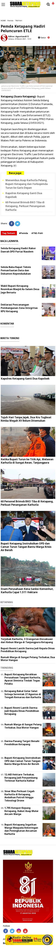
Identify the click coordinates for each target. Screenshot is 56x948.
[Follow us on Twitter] (12, 931)
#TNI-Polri (37, 233)
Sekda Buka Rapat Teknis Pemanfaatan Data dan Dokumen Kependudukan (16, 270)
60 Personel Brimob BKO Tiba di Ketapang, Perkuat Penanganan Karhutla (25, 206)
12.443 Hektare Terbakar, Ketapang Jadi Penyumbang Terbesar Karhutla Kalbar (20, 777)
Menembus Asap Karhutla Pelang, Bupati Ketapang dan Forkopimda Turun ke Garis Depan (26, 183)
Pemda (10, 20)
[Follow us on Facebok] (5, 931)
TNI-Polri (18, 20)
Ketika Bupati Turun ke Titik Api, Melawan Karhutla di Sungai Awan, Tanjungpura (27, 461)
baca (43, 37)
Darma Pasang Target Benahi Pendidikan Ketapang (21, 742)
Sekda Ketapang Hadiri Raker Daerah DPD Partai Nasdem (18, 250)
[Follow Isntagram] (18, 931)
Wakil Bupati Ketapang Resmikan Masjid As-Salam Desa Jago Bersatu (20, 289)
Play (47, 939)
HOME (3, 20)
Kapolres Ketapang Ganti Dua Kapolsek (25, 378)
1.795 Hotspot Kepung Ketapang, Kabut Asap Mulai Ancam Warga (21, 811)
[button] (53, 2)
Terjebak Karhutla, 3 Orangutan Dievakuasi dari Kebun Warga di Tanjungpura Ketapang (27, 640)
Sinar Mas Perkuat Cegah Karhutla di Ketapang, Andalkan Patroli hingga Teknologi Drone (19, 796)
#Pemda (23, 233)
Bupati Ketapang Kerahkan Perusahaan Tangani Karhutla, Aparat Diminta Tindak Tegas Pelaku (22, 679)
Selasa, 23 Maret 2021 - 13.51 (19, 39)
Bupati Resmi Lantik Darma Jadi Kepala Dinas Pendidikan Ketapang (28, 650)
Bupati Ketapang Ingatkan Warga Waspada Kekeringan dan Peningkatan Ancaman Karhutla (21, 829)
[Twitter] (17, 223)
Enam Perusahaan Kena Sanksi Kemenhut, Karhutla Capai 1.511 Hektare (27, 590)
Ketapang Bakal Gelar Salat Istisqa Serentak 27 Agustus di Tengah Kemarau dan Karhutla (22, 694)
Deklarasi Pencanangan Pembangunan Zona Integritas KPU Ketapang (19, 308)
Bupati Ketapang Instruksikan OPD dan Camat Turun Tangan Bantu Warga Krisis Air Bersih (26, 547)
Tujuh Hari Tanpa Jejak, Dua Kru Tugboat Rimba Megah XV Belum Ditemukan (26, 419)
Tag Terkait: (8, 233)
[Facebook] (11, 223)
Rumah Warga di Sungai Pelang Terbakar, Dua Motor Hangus (28, 659)
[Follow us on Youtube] (25, 931)
